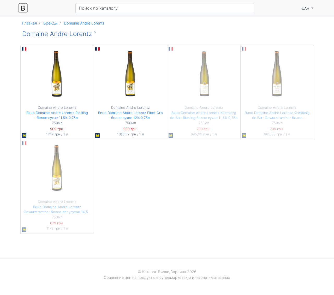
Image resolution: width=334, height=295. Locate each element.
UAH (306, 8)
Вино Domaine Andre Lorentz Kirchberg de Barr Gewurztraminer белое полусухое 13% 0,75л (277, 118)
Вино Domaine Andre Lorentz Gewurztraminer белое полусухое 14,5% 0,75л (57, 212)
